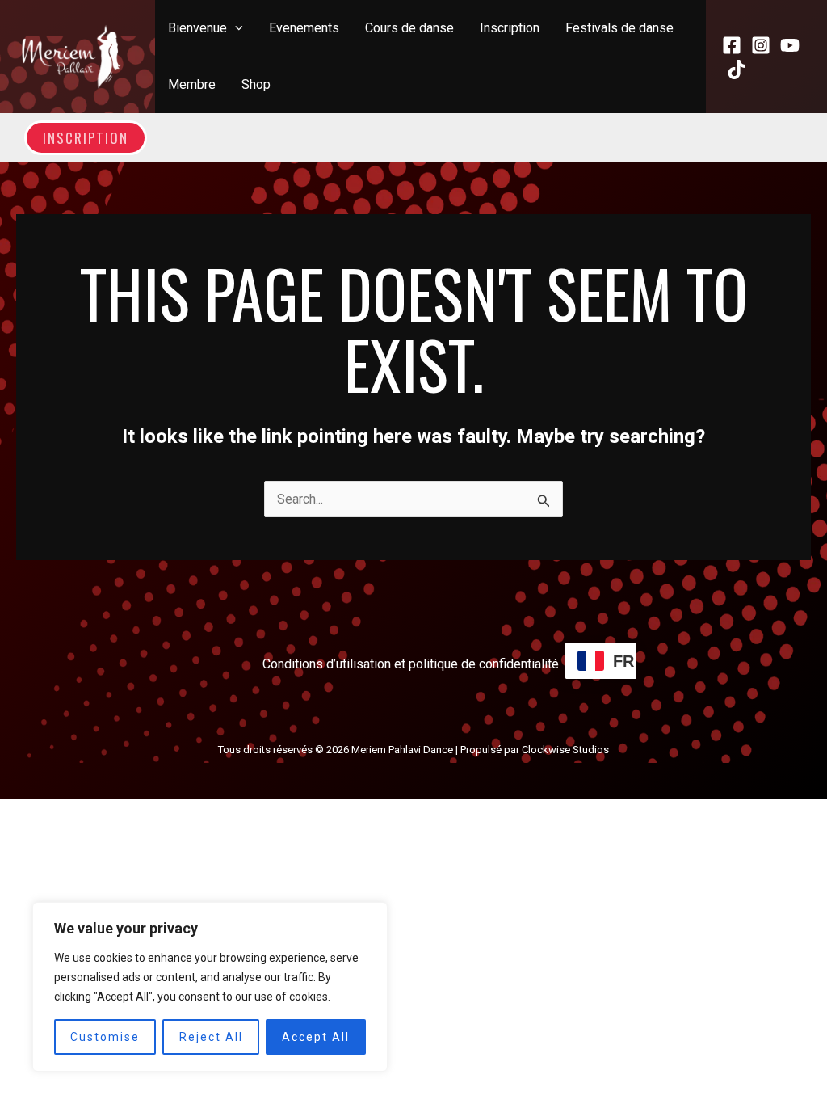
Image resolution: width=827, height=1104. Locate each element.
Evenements (304, 28)
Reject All (211, 1036)
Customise (105, 1036)
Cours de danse (409, 28)
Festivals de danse (619, 28)
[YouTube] (790, 45)
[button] (235, 28)
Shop (256, 84)
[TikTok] (736, 69)
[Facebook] (731, 45)
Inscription (509, 28)
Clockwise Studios (565, 750)
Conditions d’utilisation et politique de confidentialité (410, 664)
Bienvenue (197, 28)
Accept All (316, 1036)
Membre (192, 84)
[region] (210, 987)
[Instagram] (760, 45)
